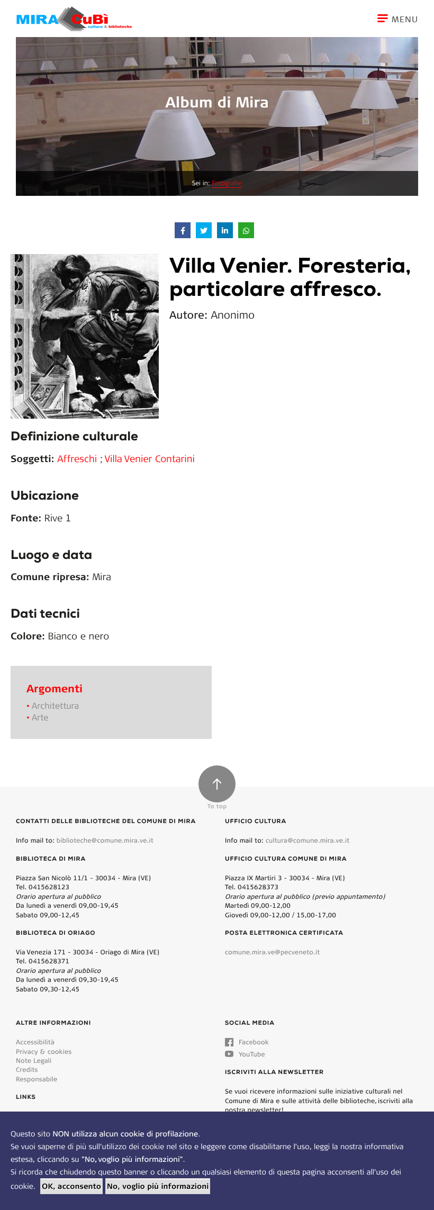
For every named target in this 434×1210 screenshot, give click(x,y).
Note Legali (33, 1060)
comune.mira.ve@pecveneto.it (272, 952)
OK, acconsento (71, 1186)
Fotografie (227, 183)
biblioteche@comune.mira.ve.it (105, 840)
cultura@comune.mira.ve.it (308, 840)
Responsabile (36, 1079)
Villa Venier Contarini (150, 458)
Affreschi (78, 458)
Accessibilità (35, 1042)
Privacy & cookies (43, 1051)
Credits (27, 1069)
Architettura (55, 705)
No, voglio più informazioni (158, 1186)
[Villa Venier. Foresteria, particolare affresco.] (85, 335)
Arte (40, 717)
